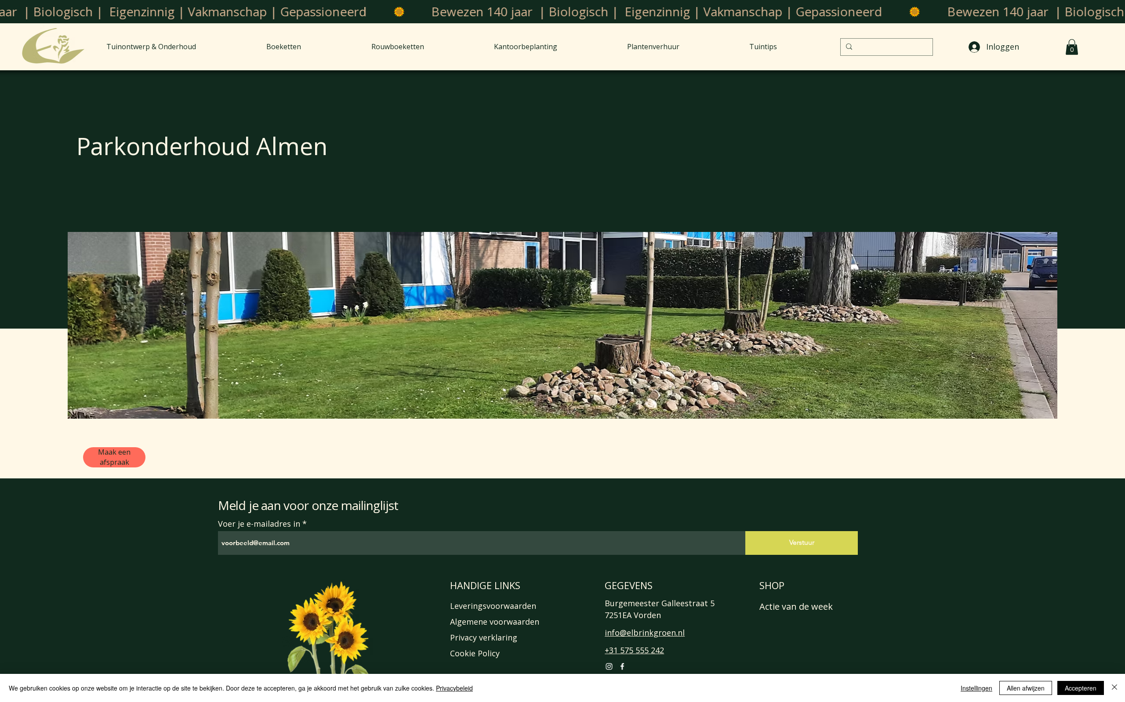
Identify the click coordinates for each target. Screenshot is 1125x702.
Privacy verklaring (483, 637)
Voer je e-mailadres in (259, 524)
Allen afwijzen (1026, 688)
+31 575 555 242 (634, 650)
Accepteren (1080, 688)
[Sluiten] (1114, 688)
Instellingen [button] (976, 688)
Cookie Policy (475, 653)
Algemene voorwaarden (494, 621)
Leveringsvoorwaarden (493, 606)
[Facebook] (622, 666)
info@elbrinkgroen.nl (645, 632)
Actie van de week (796, 606)
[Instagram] (609, 666)
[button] (1071, 47)
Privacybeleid (454, 688)
